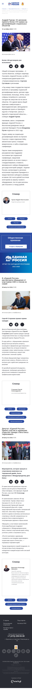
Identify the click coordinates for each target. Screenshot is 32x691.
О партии (6, 620)
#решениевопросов (16, 421)
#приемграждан (16, 413)
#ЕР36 (10, 218)
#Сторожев (22, 409)
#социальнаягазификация (16, 227)
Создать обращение (16, 246)
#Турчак (22, 218)
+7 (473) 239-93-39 (16, 636)
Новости (24, 8)
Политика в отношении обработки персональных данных (16, 670)
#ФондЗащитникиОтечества (16, 417)
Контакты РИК (21, 623)
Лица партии (21, 620)
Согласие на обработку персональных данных (16, 672)
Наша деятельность (14, 8)
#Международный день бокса (16, 604)
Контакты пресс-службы (8, 628)
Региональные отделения (7, 624)
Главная (4, 8)
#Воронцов (22, 600)
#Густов (16, 222)
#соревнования (16, 608)
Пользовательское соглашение (16, 667)
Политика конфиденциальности (16, 668)
